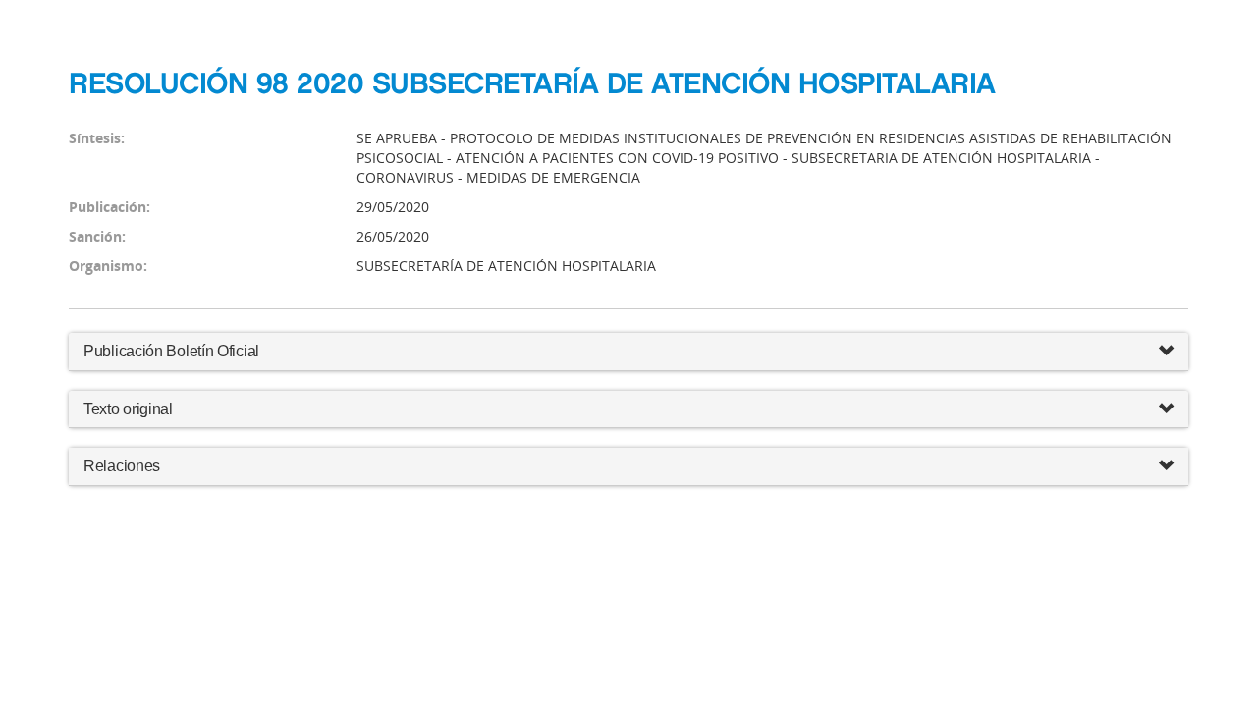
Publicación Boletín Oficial (171, 351)
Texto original (128, 409)
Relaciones (121, 466)
